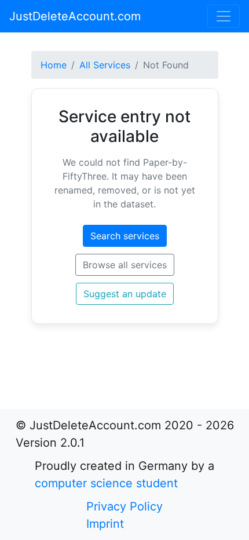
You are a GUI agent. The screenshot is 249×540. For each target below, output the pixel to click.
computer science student (106, 483)
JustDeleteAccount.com (75, 16)
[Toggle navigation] (223, 16)
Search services (124, 236)
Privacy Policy (124, 506)
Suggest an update (124, 294)
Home (54, 65)
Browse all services (125, 265)
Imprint (105, 524)
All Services (104, 65)
